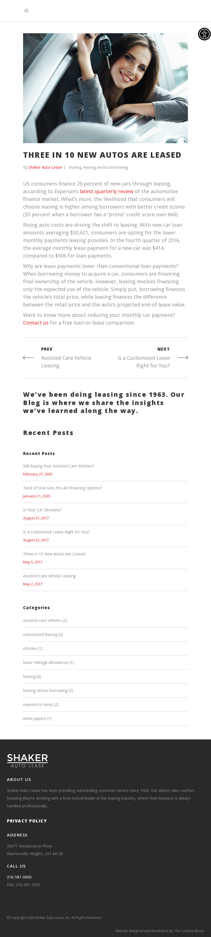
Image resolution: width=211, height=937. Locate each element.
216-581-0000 (19, 877)
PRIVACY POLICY (27, 821)
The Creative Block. (189, 930)
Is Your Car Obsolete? (42, 509)
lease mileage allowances (45, 662)
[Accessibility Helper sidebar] (204, 34)
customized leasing (40, 634)
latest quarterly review (107, 191)
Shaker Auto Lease (45, 167)
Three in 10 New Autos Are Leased (54, 553)
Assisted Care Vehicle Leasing (49, 575)
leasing (75, 167)
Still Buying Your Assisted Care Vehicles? (58, 465)
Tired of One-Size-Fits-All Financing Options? (62, 487)
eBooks (30, 648)
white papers (34, 718)
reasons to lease (38, 704)
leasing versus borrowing (106, 167)
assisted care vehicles (42, 620)
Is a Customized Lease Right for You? (56, 531)
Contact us (36, 322)
